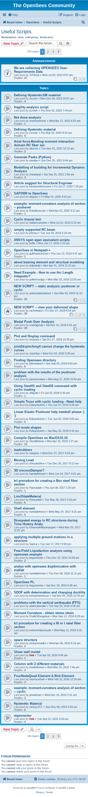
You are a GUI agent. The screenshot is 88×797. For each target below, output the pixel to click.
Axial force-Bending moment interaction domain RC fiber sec (44, 143)
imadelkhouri (36, 667)
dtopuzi (33, 196)
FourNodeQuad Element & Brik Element (44, 676)
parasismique (37, 379)
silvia (20, 37)
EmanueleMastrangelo (42, 527)
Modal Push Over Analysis (34, 322)
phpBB (31, 787)
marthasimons (37, 120)
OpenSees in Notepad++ (32, 250)
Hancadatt (35, 487)
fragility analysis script (31, 107)
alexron (33, 148)
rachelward (36, 310)
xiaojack (34, 453)
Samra (33, 544)
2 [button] (48, 51)
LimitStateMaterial (27, 496)
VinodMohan (36, 441)
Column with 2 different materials (39, 664)
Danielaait (35, 174)
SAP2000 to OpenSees (31, 193)
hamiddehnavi (37, 473)
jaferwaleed (36, 363)
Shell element (24, 508)
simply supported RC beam (34, 229)
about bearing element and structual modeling (49, 262)
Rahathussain (37, 210)
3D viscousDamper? (29, 470)
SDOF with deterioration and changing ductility (49, 592)
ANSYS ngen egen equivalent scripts (42, 240)
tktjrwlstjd (34, 265)
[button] (58, 52)
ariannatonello (37, 605)
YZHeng (34, 74)
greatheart (35, 694)
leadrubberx (23, 450)
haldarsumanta (38, 222)
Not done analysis (27, 117)
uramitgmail (36, 325)
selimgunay (31, 37)
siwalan (33, 160)
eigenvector (23, 715)
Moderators (47, 37)
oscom (33, 98)
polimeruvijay (37, 279)
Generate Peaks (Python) (32, 157)
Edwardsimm (37, 404)
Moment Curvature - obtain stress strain (44, 613)
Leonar (33, 132)
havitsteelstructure (40, 186)
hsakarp (34, 339)
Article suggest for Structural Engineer (43, 183)
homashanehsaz (39, 595)
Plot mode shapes (27, 427)
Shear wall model (27, 652)
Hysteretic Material (28, 703)
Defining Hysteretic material (35, 129)
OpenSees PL (24, 582)
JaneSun (34, 353)
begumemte (36, 557)
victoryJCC (36, 706)
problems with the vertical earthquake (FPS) (47, 602)
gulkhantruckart (38, 253)
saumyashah (37, 679)
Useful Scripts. (17, 31)
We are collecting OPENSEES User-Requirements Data (41, 69)
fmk (31, 655)
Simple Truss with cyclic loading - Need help (48, 401)
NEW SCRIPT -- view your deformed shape (46, 307)
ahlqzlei (33, 392)
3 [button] (53, 51)
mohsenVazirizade (40, 630)
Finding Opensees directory (35, 360)
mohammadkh (37, 643)
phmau (33, 232)
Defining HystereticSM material (37, 95)
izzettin (33, 110)
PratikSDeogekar (39, 616)
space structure (25, 640)
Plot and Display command (34, 336)
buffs (32, 243)
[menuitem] (13, 15)
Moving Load (24, 460)
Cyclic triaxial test (27, 219)
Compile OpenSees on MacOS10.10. (41, 438)
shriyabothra (36, 463)
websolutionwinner (40, 293)
